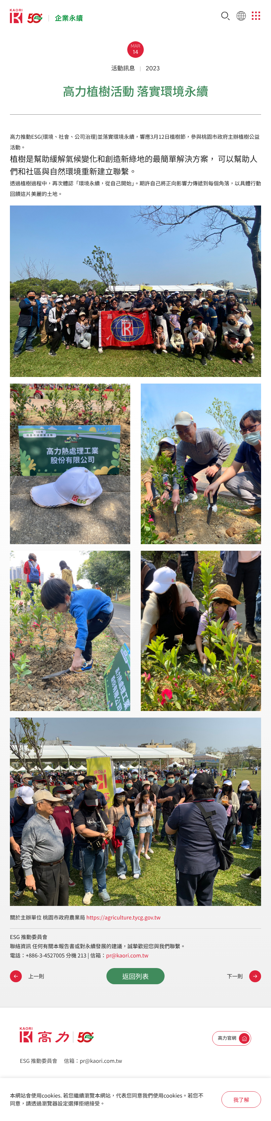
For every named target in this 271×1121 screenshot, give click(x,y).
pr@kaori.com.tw (127, 955)
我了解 (241, 1099)
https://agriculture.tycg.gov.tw (123, 917)
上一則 (35, 976)
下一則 (235, 976)
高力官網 (227, 1038)
